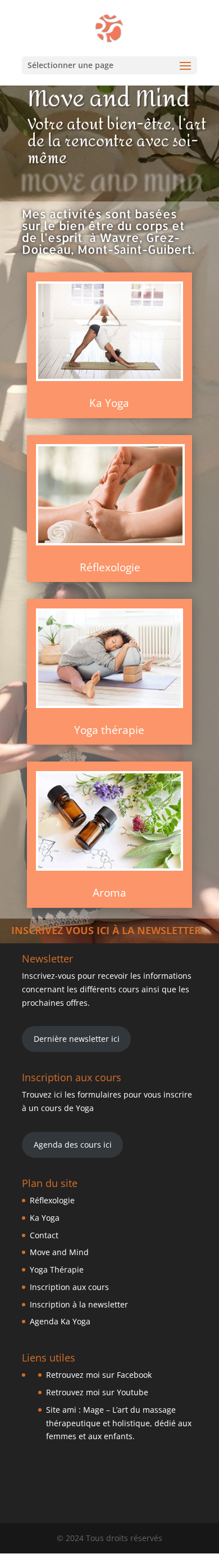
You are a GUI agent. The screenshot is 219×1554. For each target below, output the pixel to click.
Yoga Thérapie (57, 1269)
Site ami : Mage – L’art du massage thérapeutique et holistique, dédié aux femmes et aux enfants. (118, 1423)
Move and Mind (59, 1252)
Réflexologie (110, 567)
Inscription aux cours (69, 1287)
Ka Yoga (45, 1217)
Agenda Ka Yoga (60, 1321)
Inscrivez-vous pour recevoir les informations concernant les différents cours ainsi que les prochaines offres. (106, 989)
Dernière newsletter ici (77, 1038)
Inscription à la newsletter (79, 1304)
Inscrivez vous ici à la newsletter (106, 930)
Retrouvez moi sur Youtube (97, 1392)
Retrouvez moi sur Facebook (99, 1374)
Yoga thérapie (109, 730)
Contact (44, 1235)
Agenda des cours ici (73, 1144)
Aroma (109, 892)
